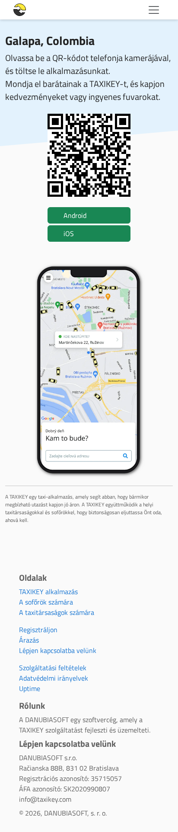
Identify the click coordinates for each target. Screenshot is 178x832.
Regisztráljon (38, 629)
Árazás (29, 640)
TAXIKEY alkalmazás (48, 591)
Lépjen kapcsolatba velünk (57, 650)
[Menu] (154, 10)
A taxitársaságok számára (56, 612)
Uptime (29, 688)
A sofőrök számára (46, 602)
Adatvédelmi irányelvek (53, 678)
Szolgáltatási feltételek (52, 667)
